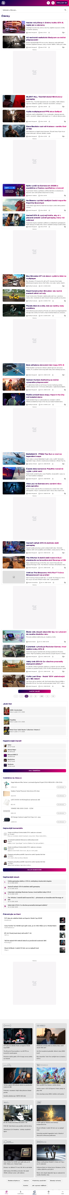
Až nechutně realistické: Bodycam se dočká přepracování (46, 38)
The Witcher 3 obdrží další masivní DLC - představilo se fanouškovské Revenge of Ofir (46, 559)
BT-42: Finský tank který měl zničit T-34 (17, 933)
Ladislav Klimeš (32, 463)
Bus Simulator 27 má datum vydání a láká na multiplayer (46, 277)
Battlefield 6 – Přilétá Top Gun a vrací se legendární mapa (44, 455)
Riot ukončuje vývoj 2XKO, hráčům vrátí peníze (50, 1094)
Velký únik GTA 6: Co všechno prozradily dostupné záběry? (44, 663)
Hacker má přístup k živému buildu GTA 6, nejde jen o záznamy (45, 24)
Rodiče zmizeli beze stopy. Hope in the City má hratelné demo (45, 396)
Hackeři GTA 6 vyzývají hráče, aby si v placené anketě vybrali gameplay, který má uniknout (45, 217)
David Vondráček (33, 582)
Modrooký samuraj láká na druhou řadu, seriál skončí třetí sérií (50, 1046)
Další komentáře (34, 869)
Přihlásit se (62, 2)
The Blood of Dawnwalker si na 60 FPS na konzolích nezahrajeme (16, 1052)
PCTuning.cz (8, 942)
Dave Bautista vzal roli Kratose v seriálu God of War (46, 127)
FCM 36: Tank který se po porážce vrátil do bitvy (18, 1126)
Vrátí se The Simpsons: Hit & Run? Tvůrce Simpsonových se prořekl (45, 574)
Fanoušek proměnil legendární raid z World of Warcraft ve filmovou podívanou (50, 1134)
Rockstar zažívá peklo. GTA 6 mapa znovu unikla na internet (18, 1057)
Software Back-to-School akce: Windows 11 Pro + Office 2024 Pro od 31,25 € (51, 1168)
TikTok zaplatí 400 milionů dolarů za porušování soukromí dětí (25, 940)
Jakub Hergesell (32, 32)
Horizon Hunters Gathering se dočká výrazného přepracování (42, 381)
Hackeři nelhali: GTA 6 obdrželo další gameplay (42, 544)
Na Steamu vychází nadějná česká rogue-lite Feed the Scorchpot (46, 201)
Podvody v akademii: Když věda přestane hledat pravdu (17, 1091)
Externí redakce (32, 195)
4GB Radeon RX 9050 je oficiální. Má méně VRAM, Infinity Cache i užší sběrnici (16, 1172)
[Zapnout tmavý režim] (53, 2)
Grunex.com (7, 920)
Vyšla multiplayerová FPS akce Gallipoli (44, 112)
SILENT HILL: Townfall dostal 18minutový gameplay (44, 98)
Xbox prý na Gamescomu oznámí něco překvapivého (43, 485)
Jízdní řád (7, 704)
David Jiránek (32, 641)
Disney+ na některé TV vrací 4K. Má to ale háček (18, 1167)
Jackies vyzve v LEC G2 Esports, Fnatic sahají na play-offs (51, 1089)
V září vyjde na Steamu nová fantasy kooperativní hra (47, 1123)
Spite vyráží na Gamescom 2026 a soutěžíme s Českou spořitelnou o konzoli (45, 187)
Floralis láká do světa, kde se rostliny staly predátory (45, 307)
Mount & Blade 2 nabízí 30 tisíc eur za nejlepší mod (21, 948)
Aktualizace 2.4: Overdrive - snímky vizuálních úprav (17, 1130)
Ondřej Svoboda (32, 286)
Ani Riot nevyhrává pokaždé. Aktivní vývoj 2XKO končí (51, 1052)
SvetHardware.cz (9, 927)
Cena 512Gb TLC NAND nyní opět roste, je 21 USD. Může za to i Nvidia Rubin (30, 926)
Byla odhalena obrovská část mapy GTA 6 (45, 365)
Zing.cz (6, 950)
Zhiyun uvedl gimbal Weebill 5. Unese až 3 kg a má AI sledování (50, 1163)
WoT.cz (6, 935)
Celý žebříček (34, 770)
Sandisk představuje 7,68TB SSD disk (15, 1096)
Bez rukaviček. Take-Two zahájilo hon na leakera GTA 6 (51, 1057)
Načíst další (34, 691)
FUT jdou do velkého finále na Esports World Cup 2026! (23, 918)
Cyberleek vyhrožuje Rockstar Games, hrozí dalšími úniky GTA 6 (46, 648)
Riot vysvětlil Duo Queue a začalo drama (49, 1085)
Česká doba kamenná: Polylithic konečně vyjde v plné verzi (44, 470)
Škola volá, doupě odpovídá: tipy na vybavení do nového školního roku (46, 633)
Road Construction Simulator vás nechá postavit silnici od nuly (44, 292)
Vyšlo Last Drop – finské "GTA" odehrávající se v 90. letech (45, 677)
